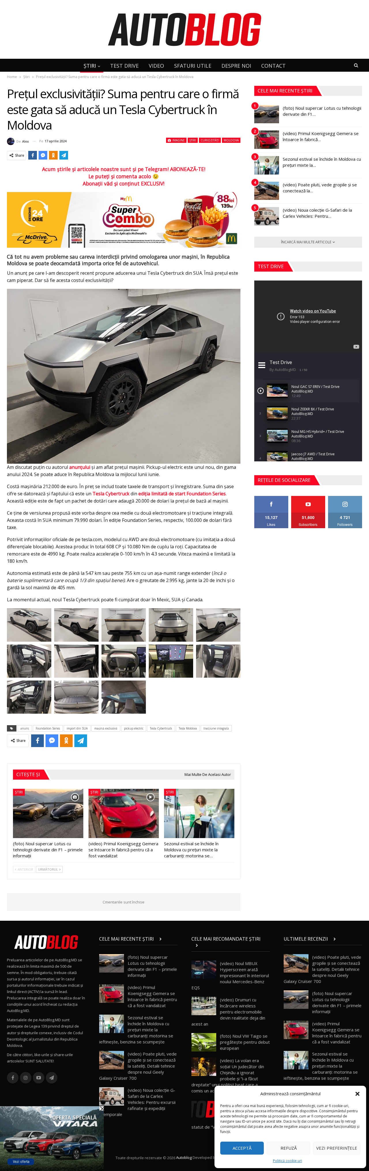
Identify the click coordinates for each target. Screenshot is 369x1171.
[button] (357, 1094)
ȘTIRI (90, 65)
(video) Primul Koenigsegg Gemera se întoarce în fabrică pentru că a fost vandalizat (152, 996)
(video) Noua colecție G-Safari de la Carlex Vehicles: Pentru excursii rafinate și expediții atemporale (137, 1102)
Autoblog (184, 1157)
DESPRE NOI (236, 65)
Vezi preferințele (336, 1148)
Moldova (231, 140)
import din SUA (77, 728)
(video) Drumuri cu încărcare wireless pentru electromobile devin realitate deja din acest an (228, 1012)
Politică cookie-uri (287, 1160)
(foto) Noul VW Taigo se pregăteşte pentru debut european (245, 1042)
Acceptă (242, 1148)
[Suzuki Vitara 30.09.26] (52, 1138)
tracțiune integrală (216, 728)
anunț (24, 728)
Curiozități (210, 140)
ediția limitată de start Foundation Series (182, 493)
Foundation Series (48, 728)
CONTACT (273, 65)
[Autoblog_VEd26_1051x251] (123, 219)
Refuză (288, 1148)
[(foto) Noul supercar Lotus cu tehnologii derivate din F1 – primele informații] (48, 813)
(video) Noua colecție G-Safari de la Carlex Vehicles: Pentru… (317, 213)
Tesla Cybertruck (111, 493)
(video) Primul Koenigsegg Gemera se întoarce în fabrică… (321, 136)
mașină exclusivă (105, 728)
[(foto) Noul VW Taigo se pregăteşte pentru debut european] (203, 1042)
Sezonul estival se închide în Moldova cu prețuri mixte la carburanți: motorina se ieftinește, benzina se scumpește (136, 1030)
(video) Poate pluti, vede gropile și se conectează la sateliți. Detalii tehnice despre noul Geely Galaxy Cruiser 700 (138, 1066)
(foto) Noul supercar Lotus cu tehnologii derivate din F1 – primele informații (152, 966)
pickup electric (133, 728)
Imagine (178, 140)
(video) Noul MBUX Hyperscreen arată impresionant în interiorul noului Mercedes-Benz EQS (230, 975)
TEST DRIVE (124, 65)
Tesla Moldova (188, 728)
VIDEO (156, 65)
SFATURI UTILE (192, 65)
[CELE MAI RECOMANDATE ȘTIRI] (230, 945)
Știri (192, 140)
